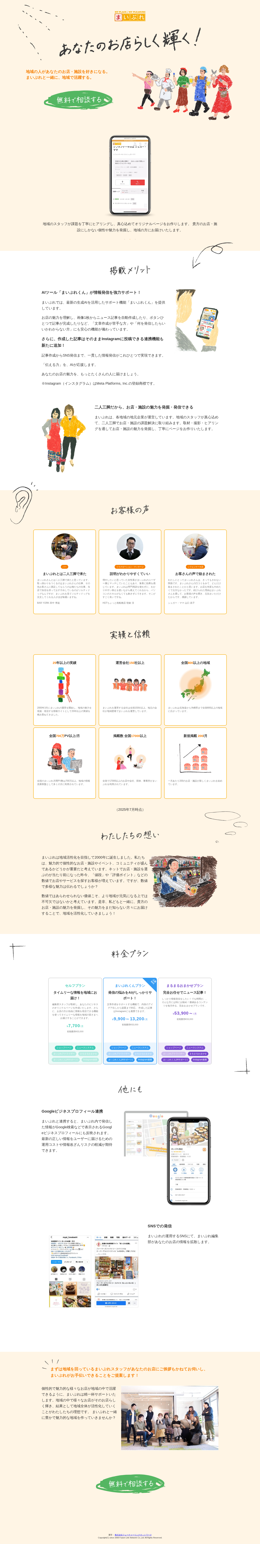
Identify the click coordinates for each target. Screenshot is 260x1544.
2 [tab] (130, 239)
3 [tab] (135, 239)
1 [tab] (124, 239)
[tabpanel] (130, 185)
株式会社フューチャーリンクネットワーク (133, 1535)
